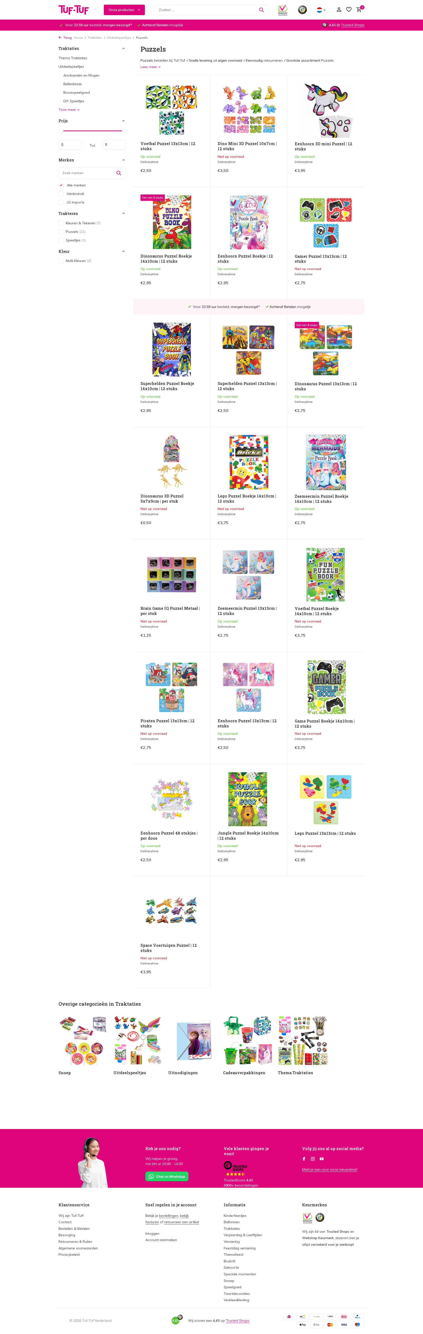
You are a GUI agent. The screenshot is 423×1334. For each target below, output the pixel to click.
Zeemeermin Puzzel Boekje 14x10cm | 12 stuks (321, 499)
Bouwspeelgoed (76, 92)
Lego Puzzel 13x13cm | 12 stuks (325, 833)
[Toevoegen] (194, 174)
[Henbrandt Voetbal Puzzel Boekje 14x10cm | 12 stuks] (326, 574)
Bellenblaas (72, 84)
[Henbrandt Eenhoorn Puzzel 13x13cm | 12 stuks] (249, 687)
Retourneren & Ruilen (75, 1241)
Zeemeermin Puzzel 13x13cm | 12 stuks (247, 611)
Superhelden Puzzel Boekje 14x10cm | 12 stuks (167, 386)
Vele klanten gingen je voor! (246, 1151)
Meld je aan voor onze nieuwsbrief (329, 1169)
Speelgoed (232, 1287)
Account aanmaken (161, 1240)
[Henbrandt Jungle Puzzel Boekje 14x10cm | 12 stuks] (249, 799)
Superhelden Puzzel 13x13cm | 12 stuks (247, 386)
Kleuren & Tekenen (83, 223)
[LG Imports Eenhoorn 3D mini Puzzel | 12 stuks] (326, 110)
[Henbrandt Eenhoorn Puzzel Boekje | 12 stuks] (249, 222)
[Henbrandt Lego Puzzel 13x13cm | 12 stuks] (326, 799)
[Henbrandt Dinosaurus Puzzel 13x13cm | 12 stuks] (326, 350)
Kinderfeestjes (235, 1215)
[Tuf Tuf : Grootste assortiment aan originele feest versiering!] (77, 10)
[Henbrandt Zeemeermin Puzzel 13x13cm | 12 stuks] (249, 574)
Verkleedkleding (236, 1300)
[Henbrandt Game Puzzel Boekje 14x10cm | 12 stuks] (326, 687)
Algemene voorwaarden (78, 1248)
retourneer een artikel (181, 1222)
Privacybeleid (69, 1254)
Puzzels (75, 231)
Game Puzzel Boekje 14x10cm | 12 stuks (325, 724)
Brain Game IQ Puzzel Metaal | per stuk (170, 611)
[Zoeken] (261, 9)
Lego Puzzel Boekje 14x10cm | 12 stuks (247, 499)
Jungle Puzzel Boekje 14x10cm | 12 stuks (248, 836)
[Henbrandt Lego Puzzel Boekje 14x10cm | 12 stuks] (249, 462)
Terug (67, 37)
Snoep (229, 1280)
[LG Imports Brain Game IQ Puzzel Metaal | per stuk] (172, 574)
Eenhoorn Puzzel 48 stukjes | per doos (169, 836)
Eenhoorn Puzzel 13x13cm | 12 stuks (247, 723)
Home (78, 37)
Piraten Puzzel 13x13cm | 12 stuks (168, 723)
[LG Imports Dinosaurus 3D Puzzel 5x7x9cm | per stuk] (172, 462)
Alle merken (76, 185)
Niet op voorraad (263, 174)
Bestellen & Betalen (74, 1228)
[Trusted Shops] (302, 10)
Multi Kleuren (78, 261)
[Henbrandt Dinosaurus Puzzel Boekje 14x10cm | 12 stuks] (172, 222)
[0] (358, 10)
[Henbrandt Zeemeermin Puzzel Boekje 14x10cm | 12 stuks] (326, 462)
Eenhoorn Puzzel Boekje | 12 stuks (245, 259)
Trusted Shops (352, 25)
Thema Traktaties (73, 58)
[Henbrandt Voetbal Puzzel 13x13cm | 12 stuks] (172, 109)
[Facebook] (304, 1159)
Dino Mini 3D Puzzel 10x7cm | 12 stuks (247, 146)
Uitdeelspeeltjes (119, 37)
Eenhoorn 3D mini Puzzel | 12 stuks (323, 146)
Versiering (232, 1241)
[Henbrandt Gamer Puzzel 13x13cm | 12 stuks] (326, 222)
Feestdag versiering (240, 1248)
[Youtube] (322, 1159)
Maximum (114, 144)
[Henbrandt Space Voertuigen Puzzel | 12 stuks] (172, 911)
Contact (65, 1222)
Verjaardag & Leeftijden (243, 1235)
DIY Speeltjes (73, 101)
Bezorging (67, 1235)
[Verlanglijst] (349, 10)
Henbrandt (75, 193)
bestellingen (168, 1215)
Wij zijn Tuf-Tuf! (71, 1215)
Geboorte (231, 1267)
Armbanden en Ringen (81, 75)
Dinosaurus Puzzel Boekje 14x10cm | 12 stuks (166, 259)
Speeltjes (76, 240)
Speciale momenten (240, 1274)
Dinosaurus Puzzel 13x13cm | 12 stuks (326, 386)
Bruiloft (229, 1261)
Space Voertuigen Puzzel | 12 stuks (169, 948)
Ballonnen (232, 1222)
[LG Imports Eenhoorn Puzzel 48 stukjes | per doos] (172, 799)
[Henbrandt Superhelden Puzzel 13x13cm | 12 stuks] (249, 349)
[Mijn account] (339, 10)
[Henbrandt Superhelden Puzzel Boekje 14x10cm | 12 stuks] (172, 349)
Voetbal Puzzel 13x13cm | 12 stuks (168, 146)
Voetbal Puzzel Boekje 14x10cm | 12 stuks (317, 611)
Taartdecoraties (237, 1293)
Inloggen (152, 1233)
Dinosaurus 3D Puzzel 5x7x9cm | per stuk (162, 499)
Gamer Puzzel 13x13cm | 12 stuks (321, 259)
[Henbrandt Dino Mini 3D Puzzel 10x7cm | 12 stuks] (249, 109)
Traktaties (95, 37)
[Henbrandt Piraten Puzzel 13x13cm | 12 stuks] (172, 687)
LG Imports (75, 202)
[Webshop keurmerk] (282, 10)
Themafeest (233, 1254)
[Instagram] (313, 1159)
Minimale (70, 144)
